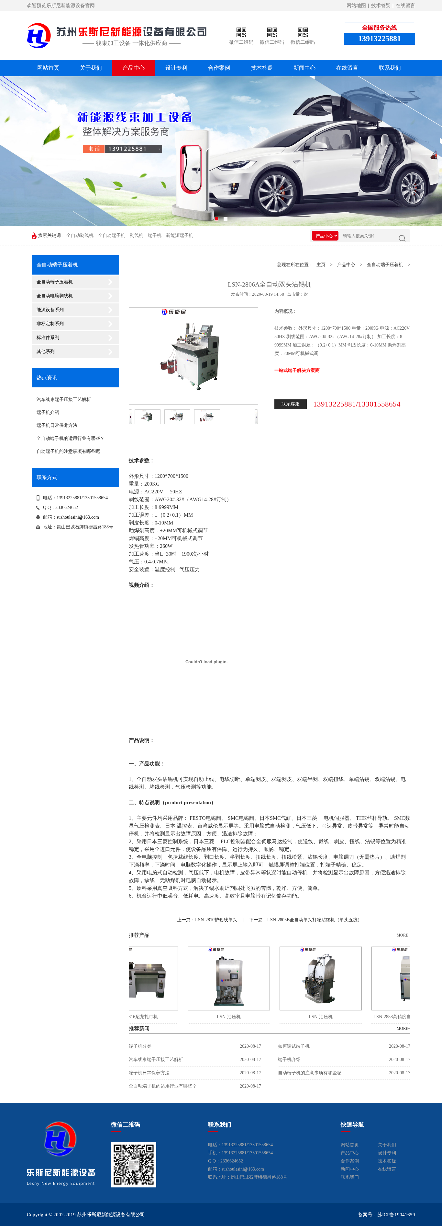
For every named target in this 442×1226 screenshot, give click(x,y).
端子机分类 (140, 1046)
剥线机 (136, 235)
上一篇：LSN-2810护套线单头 (207, 919)
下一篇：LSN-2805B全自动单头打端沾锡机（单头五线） (305, 919)
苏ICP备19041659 (396, 1214)
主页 (321, 264)
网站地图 (356, 5)
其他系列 (46, 351)
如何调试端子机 (294, 1046)
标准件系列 (48, 337)
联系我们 (390, 68)
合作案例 (219, 68)
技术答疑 (381, 5)
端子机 (154, 235)
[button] (369, 153)
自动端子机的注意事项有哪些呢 (68, 451)
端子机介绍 (48, 412)
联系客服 (291, 404)
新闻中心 (304, 68)
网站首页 (48, 68)
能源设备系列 (50, 309)
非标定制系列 (50, 323)
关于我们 (91, 68)
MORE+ (403, 935)
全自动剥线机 (80, 235)
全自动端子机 (111, 235)
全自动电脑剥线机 (55, 295)
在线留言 (405, 5)
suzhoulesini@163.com (78, 517)
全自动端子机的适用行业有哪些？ (71, 438)
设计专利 (176, 68)
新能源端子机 (179, 235)
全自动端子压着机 (55, 281)
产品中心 (134, 68)
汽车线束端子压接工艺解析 (64, 399)
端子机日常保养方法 (57, 425)
